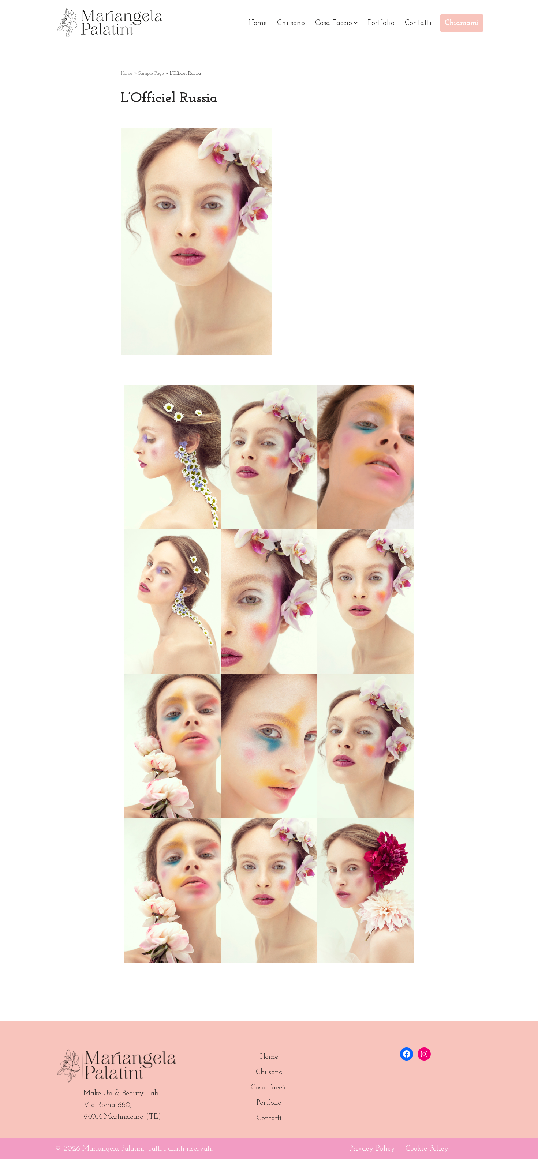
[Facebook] (406, 1054)
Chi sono (291, 23)
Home (258, 23)
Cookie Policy (427, 1148)
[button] (356, 23)
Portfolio (381, 23)
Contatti (418, 23)
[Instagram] (424, 1054)
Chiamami (462, 23)
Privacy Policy (372, 1148)
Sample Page (151, 73)
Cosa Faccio (269, 1087)
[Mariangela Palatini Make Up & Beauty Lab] (110, 23)
